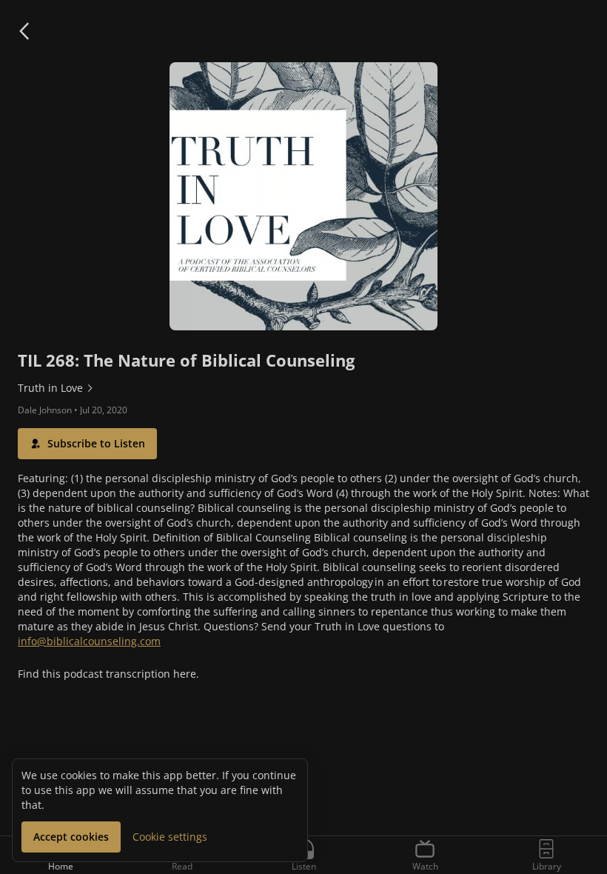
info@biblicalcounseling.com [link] (89, 641)
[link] (303, 388)
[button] (23, 31)
